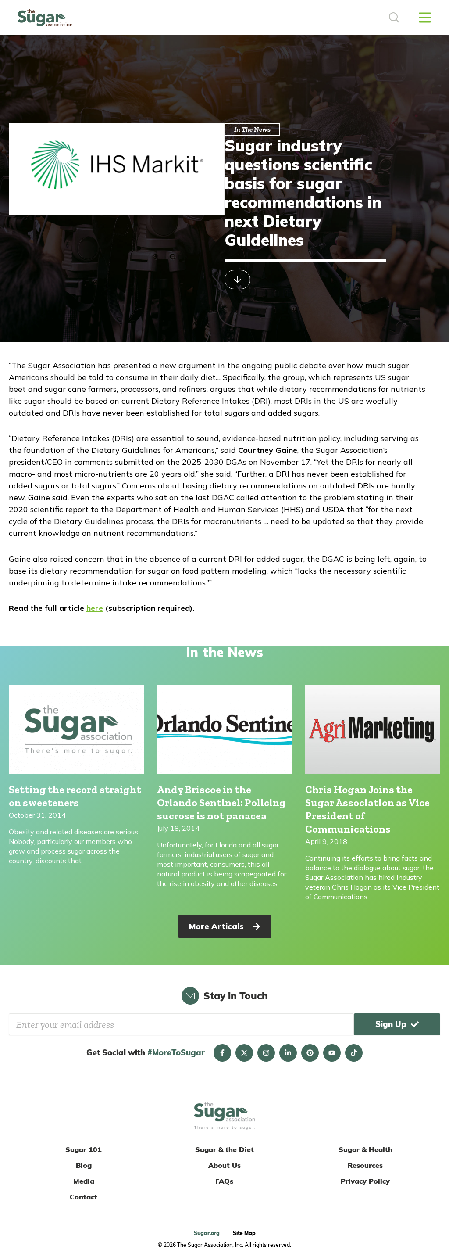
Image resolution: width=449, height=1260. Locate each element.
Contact (83, 1196)
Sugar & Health (365, 1149)
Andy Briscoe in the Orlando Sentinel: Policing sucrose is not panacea (221, 802)
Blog (84, 1165)
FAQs (224, 1181)
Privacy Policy (365, 1181)
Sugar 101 (83, 1149)
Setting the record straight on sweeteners (75, 796)
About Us (224, 1165)
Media (83, 1181)
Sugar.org (207, 1233)
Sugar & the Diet (224, 1149)
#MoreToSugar (176, 1053)
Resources (365, 1165)
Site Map (244, 1233)
